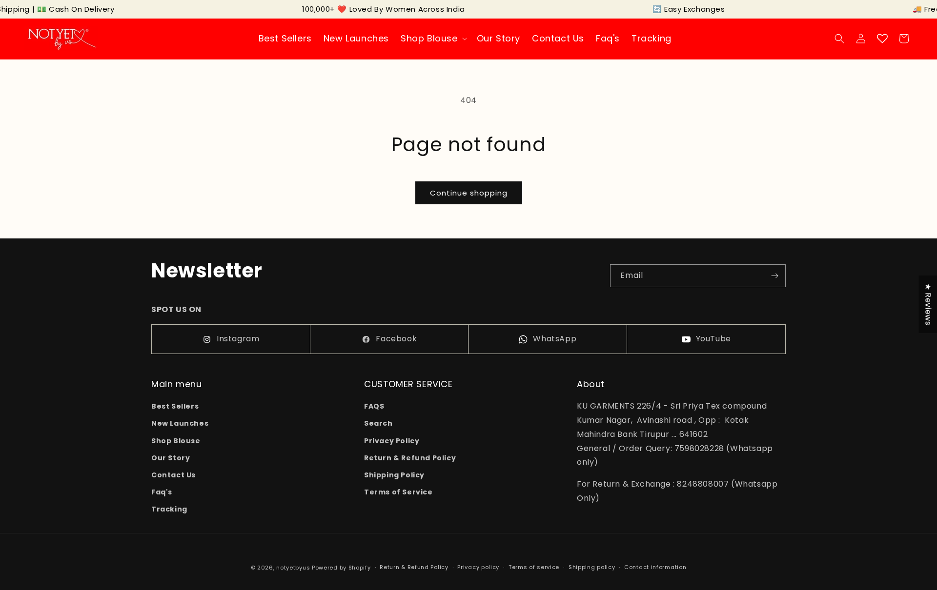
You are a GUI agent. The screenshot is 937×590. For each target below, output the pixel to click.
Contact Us (173, 475)
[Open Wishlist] (882, 38)
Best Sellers (175, 406)
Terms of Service (398, 492)
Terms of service (534, 567)
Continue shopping (469, 193)
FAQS (374, 406)
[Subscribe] (774, 275)
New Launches (179, 423)
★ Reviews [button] (928, 304)
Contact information (655, 567)
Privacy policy (478, 567)
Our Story (170, 458)
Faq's (161, 492)
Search (378, 423)
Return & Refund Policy (410, 458)
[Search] (839, 38)
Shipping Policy (394, 475)
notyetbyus (293, 567)
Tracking (169, 509)
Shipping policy (592, 567)
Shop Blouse (176, 441)
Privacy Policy (391, 441)
